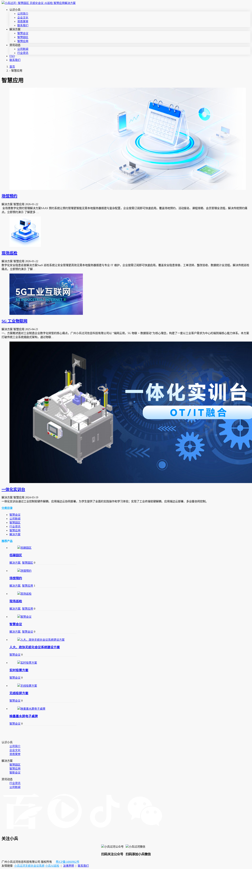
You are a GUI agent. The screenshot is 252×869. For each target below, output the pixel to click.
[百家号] (23, 830)
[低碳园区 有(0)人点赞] (43, 547)
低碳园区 (15, 555)
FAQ (12, 56)
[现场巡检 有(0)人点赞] (43, 593)
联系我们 (22, 25)
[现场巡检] (126, 232)
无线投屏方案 (18, 693)
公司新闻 (22, 49)
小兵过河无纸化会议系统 (29, 865)
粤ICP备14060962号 (67, 861)
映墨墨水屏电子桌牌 (23, 716)
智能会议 (14, 772)
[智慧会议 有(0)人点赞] (43, 616)
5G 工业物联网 (14, 321)
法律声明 (68, 865)
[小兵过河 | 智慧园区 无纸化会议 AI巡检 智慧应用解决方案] (39, 3)
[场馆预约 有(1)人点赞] (43, 570)
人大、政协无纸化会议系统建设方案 (34, 647)
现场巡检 (9, 253)
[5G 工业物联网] (126, 294)
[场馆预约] (126, 139)
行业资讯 (22, 52)
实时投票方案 (18, 670)
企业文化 (22, 17)
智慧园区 (22, 37)
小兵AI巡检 (52, 865)
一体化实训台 (13, 489)
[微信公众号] (145, 830)
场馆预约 (9, 196)
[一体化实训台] (126, 412)
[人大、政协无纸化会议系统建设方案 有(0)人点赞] (43, 639)
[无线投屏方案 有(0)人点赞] (43, 685)
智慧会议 (22, 33)
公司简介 (22, 13)
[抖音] (104, 830)
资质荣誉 (22, 21)
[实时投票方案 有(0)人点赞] (43, 662)
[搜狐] (64, 830)
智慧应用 (22, 41)
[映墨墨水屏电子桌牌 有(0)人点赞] (43, 708)
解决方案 (14, 534)
